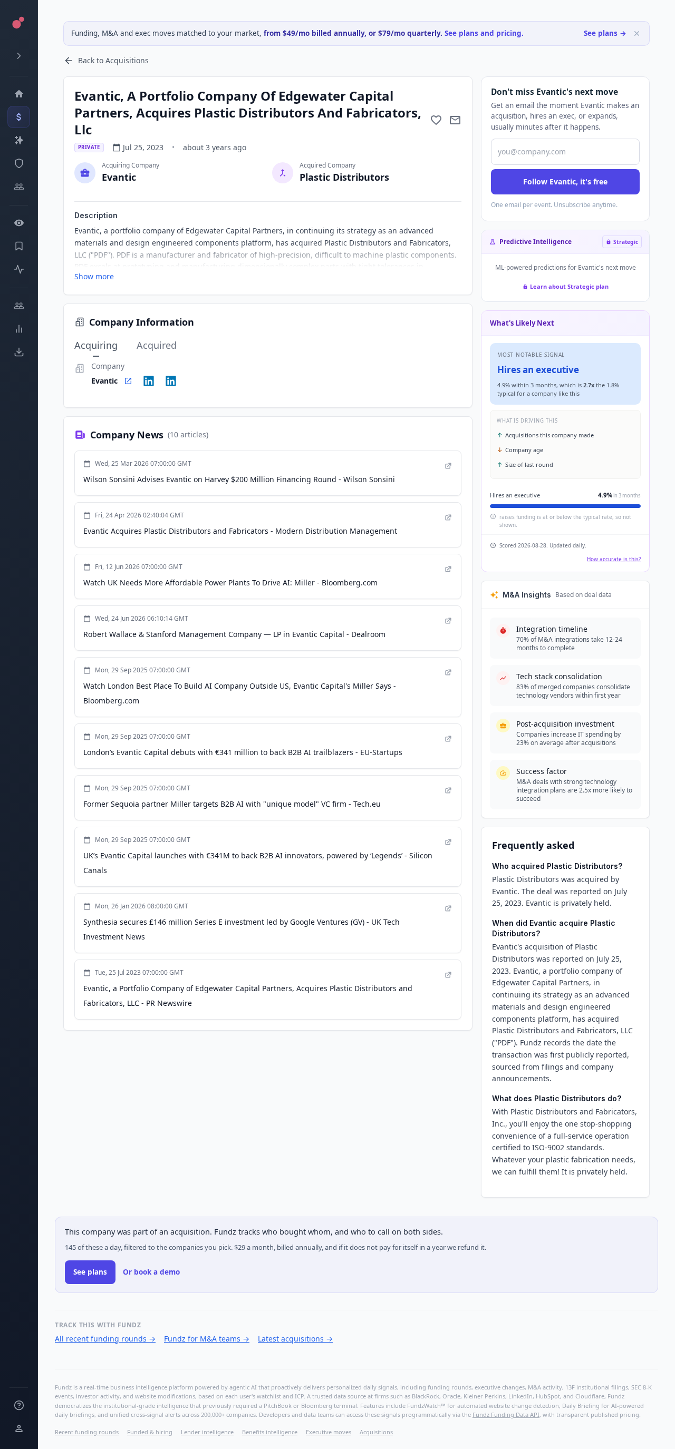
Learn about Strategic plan (569, 286)
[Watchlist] (18, 223)
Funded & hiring (149, 1432)
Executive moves (328, 1432)
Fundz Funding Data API (505, 1414)
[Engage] (18, 306)
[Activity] (18, 269)
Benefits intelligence (269, 1432)
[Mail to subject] (455, 120)
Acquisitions (376, 1432)
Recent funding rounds (87, 1432)
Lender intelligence (207, 1432)
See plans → (605, 33)
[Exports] (18, 352)
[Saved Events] (18, 246)
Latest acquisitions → (295, 1339)
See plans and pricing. (484, 33)
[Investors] (18, 186)
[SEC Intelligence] (18, 163)
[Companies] (18, 140)
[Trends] (18, 329)
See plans (90, 1272)
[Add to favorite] (436, 120)
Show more (94, 276)
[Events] (18, 117)
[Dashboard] (18, 94)
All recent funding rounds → (105, 1339)
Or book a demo (151, 1272)
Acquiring (96, 345)
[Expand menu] (18, 55)
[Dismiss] (637, 33)
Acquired (157, 345)
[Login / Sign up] (18, 1428)
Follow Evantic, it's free (565, 182)
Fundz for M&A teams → (206, 1339)
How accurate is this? (614, 559)
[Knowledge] (18, 1405)
